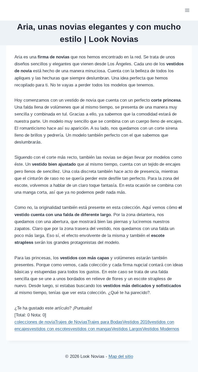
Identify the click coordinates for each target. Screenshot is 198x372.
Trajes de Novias (71, 322)
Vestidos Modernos (160, 328)
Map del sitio (121, 356)
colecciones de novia (34, 322)
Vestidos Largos (126, 328)
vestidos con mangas (90, 328)
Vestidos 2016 (136, 322)
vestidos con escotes (49, 328)
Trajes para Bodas (104, 322)
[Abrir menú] (187, 10)
